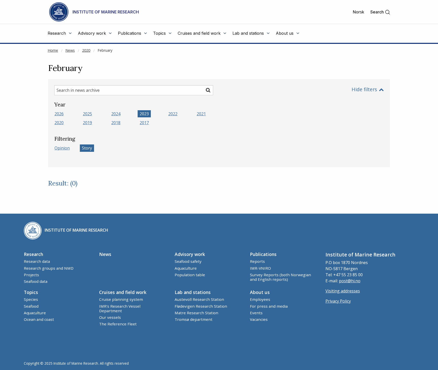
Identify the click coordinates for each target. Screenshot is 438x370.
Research (33, 254)
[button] (380, 12)
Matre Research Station (196, 312)
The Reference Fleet (118, 323)
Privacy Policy (338, 301)
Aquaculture (186, 268)
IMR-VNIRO (260, 268)
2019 (87, 122)
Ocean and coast (39, 319)
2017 (144, 122)
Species (31, 299)
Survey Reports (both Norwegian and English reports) (280, 277)
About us (260, 292)
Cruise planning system (121, 299)
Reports (257, 261)
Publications (263, 254)
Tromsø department (193, 319)
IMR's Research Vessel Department (119, 308)
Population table (190, 274)
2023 (144, 114)
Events (256, 312)
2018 (115, 122)
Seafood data (35, 281)
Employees (260, 299)
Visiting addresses (342, 291)
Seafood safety (188, 261)
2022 (172, 114)
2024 (115, 114)
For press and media (269, 306)
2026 (59, 114)
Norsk (358, 12)
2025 (87, 114)
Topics (31, 292)
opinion (62, 148)
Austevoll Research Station (199, 299)
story (87, 148)
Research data (37, 261)
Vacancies (259, 319)
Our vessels (110, 317)
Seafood (31, 306)
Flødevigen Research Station (201, 306)
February (105, 50)
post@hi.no (349, 281)
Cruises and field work (123, 292)
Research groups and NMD (49, 268)
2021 (201, 114)
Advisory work (190, 254)
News (70, 50)
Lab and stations (193, 292)
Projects (31, 274)
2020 (86, 50)
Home (53, 50)
